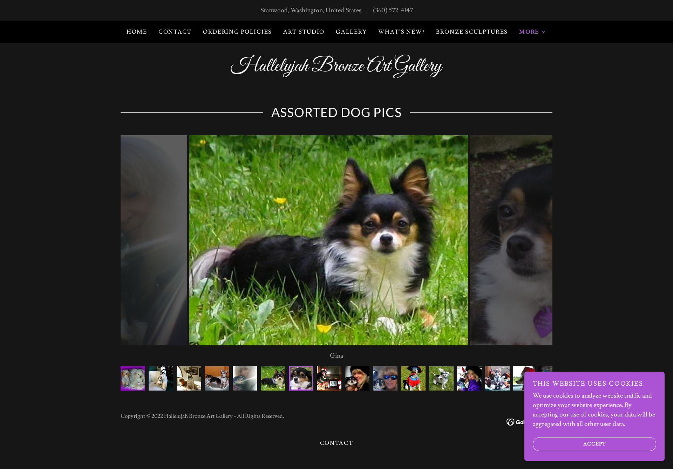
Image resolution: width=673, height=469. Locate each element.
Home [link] (137, 31)
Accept (594, 444)
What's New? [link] (401, 31)
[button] (532, 32)
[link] (336, 69)
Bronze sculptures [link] (472, 31)
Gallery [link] (351, 31)
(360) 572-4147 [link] (393, 10)
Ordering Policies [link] (237, 31)
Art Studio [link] (304, 31)
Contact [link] (175, 31)
